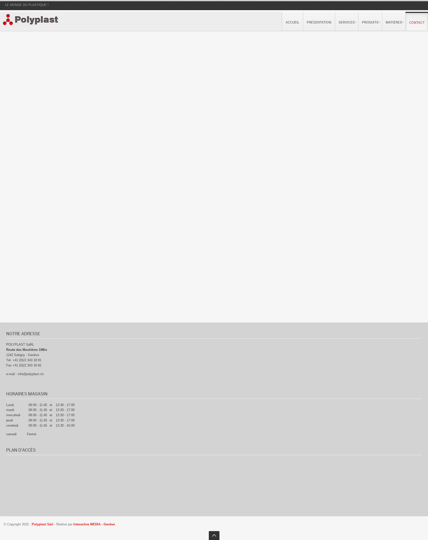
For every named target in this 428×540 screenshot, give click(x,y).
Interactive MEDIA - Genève (94, 524)
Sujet (17, 108)
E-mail (18, 85)
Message (20, 131)
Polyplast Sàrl (43, 524)
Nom (113, 62)
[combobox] (119, 95)
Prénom (19, 62)
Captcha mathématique (32, 210)
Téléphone (117, 85)
